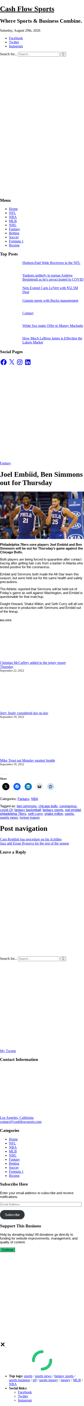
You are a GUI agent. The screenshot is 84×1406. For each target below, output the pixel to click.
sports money (48, 1380)
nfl (35, 1380)
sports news (9, 817)
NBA (13, 217)
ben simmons (27, 806)
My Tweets (8, 1051)
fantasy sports (53, 810)
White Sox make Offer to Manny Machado (52, 326)
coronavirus (68, 806)
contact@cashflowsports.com (20, 1122)
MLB (13, 221)
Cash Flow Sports (27, 9)
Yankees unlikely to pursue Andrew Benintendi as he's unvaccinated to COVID (53, 277)
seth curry (35, 814)
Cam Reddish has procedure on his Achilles (31, 839)
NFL (12, 213)
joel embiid (73, 810)
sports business (19, 1380)
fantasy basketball (27, 810)
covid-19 (6, 810)
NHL (13, 225)
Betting (14, 233)
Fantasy (14, 229)
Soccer (14, 237)
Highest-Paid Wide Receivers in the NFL (51, 263)
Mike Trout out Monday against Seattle (27, 760)
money (65, 1380)
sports (69, 814)
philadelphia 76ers (13, 814)
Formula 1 (16, 241)
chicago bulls (48, 806)
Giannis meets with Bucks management (50, 300)
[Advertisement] (42, 151)
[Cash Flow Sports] (42, 105)
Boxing (14, 245)
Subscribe (12, 1215)
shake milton (53, 814)
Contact (27, 313)
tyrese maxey (30, 817)
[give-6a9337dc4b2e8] (3, 1346)
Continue (7, 1249)
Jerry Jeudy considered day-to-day (24, 713)
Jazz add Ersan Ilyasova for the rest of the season (34, 843)
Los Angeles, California (17, 1118)
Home (13, 209)
